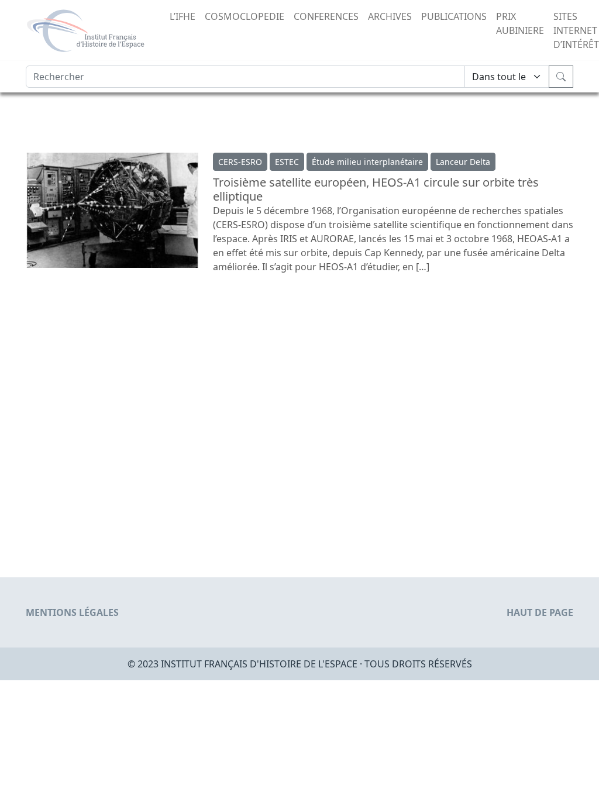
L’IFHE (182, 16)
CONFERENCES (326, 16)
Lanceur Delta (463, 161)
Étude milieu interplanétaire (367, 161)
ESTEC (287, 161)
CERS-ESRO (240, 161)
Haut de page (540, 612)
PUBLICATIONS (454, 16)
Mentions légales (72, 612)
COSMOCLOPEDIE (244, 16)
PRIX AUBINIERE (520, 23)
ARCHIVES (390, 16)
